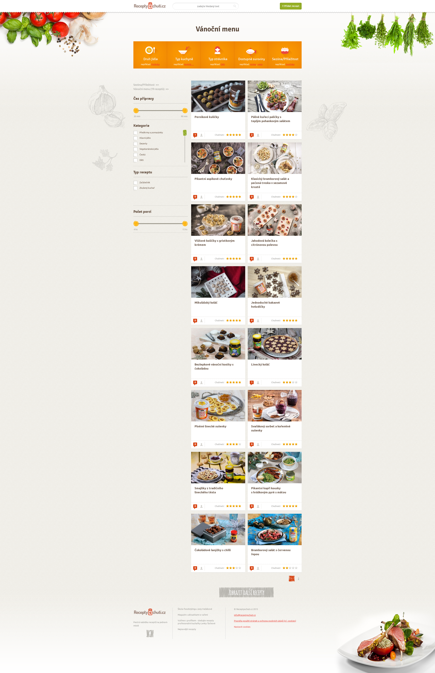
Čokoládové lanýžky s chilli (213, 550)
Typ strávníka (217, 59)
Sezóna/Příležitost (285, 59)
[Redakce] (201, 135)
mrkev (253, 64)
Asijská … (189, 64)
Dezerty (143, 143)
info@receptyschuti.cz (245, 615)
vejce (260, 64)
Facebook (150, 631)
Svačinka (290, 64)
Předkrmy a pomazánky (151, 132)
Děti (223, 64)
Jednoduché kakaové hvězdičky (265, 305)
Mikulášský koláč (206, 303)
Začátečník (145, 182)
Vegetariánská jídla (149, 149)
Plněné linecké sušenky (210, 427)
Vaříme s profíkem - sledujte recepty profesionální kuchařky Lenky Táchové (196, 622)
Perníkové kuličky (207, 117)
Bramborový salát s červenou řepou (271, 552)
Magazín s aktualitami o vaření (193, 614)
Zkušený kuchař (147, 187)
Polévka (155, 64)
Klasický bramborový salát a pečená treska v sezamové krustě (270, 183)
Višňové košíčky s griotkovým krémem (215, 243)
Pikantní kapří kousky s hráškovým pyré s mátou (268, 491)
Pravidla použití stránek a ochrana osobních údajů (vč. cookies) (265, 620)
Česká (142, 154)
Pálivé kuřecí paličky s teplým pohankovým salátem (270, 119)
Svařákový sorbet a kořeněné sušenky (270, 429)
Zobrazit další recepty (246, 591)
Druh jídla (150, 59)
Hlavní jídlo (145, 138)
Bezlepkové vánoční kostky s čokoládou (214, 367)
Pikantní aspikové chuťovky (213, 179)
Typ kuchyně (184, 59)
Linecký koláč (260, 365)
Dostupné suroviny (251, 59)
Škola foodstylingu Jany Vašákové (195, 609)
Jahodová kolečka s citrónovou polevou (264, 243)
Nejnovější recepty (187, 629)
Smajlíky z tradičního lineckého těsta (209, 491)
